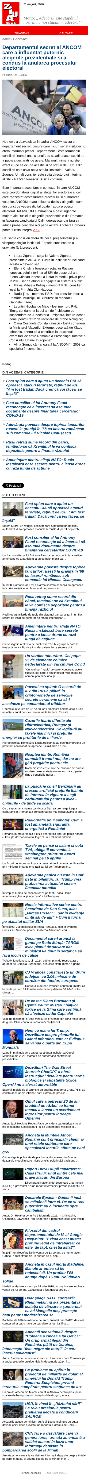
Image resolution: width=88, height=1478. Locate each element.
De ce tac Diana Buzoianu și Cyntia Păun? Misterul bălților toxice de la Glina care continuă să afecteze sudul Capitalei (53, 1007)
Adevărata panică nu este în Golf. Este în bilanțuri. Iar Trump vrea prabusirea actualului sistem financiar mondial (54, 881)
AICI (36, 230)
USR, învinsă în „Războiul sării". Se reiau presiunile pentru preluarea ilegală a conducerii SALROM (54, 1410)
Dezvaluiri (20, 39)
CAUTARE (66, 33)
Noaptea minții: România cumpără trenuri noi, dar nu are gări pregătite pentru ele (53, 759)
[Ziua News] (10, 13)
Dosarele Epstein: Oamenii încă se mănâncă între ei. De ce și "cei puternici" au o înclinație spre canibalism (54, 1204)
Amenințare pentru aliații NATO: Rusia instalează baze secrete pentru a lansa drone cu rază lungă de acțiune (46, 464)
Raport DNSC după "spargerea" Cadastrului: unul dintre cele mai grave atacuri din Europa (54, 1173)
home (6, 39)
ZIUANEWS (22, 33)
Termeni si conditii (31, 1473)
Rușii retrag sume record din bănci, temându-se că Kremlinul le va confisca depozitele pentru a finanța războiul (41, 446)
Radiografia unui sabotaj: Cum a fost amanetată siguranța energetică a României (54, 824)
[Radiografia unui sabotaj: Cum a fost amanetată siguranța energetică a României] (13, 824)
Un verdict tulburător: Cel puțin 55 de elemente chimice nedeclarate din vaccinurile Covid (55, 660)
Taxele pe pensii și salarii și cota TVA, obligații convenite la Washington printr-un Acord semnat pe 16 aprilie (54, 852)
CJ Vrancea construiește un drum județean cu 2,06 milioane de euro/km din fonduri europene (55, 976)
